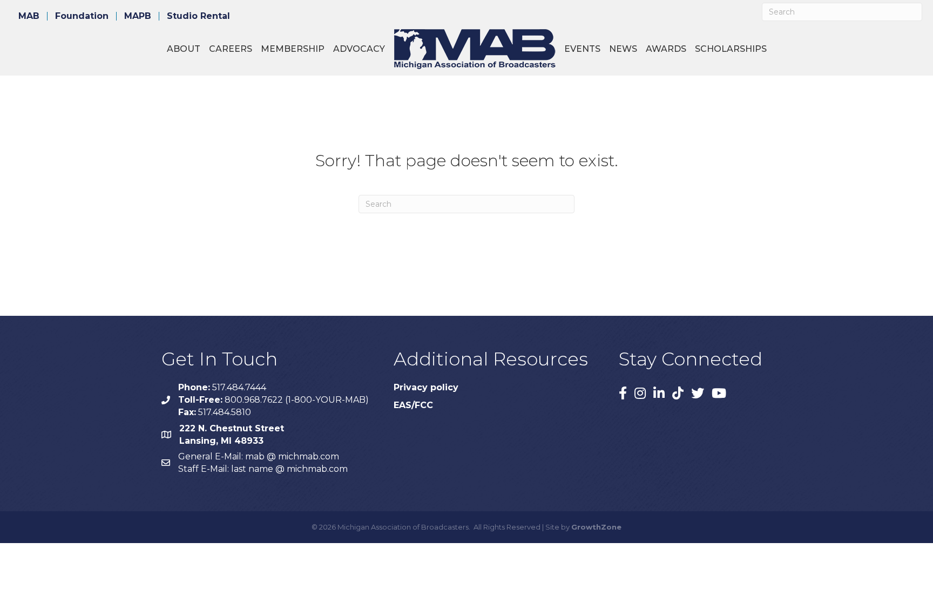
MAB (28, 16)
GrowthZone (596, 527)
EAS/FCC (413, 405)
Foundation (82, 16)
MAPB (137, 16)
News (623, 49)
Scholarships (731, 49)
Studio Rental (198, 16)
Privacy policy (426, 387)
